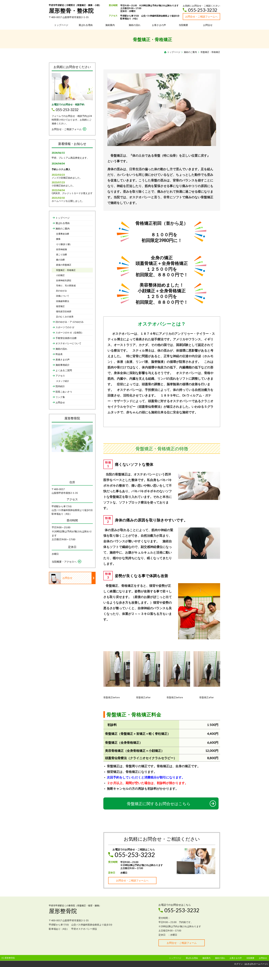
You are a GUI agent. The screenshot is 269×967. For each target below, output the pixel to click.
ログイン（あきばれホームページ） (251, 963)
